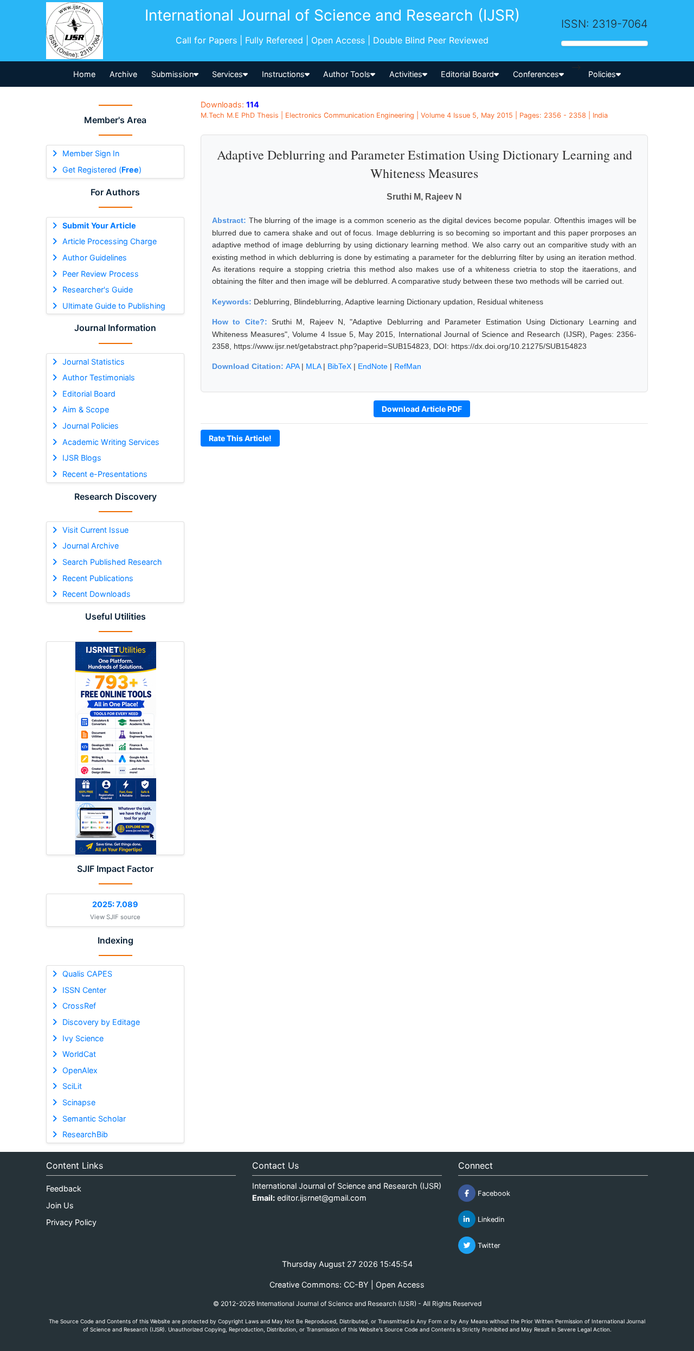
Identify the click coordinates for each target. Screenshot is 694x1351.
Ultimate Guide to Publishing (113, 305)
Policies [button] (602, 74)
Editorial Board (88, 393)
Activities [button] (405, 74)
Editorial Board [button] (467, 74)
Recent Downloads (96, 593)
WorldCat (79, 1054)
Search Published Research (112, 561)
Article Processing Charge (109, 241)
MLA (313, 366)
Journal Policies (90, 425)
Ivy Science (83, 1038)
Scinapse (78, 1102)
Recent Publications (97, 578)
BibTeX (339, 366)
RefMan (407, 366)
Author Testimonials (98, 377)
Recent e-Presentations (104, 474)
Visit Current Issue (95, 529)
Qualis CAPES (87, 973)
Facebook (492, 1193)
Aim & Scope (85, 409)
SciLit (72, 1086)
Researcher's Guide (97, 289)
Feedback (63, 1188)
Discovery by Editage (101, 1022)
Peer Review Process (100, 273)
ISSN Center (84, 990)
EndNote (373, 366)
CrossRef (79, 1005)
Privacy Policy (71, 1222)
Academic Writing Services (110, 442)
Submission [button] (172, 74)
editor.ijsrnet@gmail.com (322, 1197)
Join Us (60, 1205)
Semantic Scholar (94, 1118)
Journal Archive (90, 545)
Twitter (487, 1245)
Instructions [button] (283, 74)
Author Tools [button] (346, 74)
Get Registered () (102, 169)
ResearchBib (85, 1134)
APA (292, 366)
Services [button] (227, 74)
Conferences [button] (536, 74)
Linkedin (489, 1219)
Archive (123, 74)
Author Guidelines (94, 257)
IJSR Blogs (81, 457)
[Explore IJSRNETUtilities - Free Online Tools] (115, 748)
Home (84, 74)
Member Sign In (90, 153)
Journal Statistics (93, 361)
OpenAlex (80, 1070)
